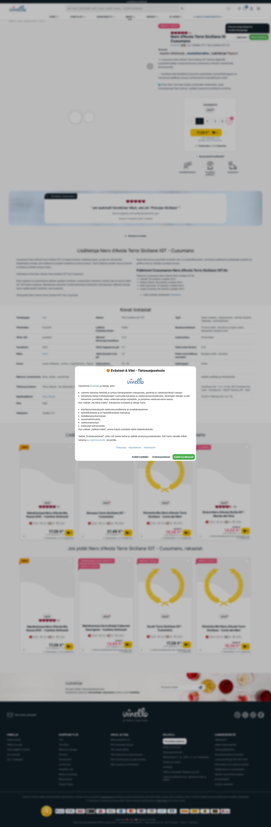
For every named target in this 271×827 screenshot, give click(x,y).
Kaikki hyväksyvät (183, 457)
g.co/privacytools (96, 440)
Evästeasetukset (161, 457)
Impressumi (149, 447)
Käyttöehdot (135, 447)
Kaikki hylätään (140, 457)
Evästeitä (94, 386)
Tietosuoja (121, 447)
